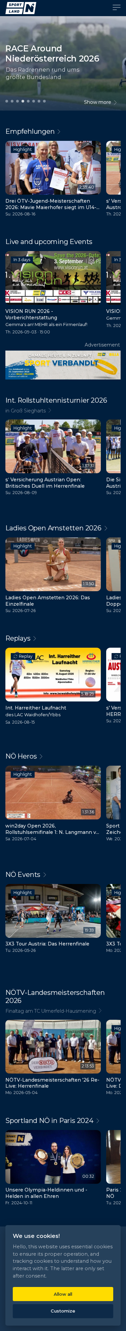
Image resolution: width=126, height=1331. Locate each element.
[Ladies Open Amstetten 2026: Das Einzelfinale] (53, 576)
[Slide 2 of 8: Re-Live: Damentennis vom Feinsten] (12, 101)
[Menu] (117, 8)
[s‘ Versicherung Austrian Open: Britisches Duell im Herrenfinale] (53, 458)
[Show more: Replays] (63, 638)
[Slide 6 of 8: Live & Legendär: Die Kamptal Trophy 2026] (33, 101)
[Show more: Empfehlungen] (63, 131)
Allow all (63, 1294)
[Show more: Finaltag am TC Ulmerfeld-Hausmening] (63, 1010)
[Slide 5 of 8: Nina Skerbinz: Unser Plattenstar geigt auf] (28, 101)
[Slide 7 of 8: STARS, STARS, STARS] (39, 101)
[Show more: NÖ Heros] (63, 756)
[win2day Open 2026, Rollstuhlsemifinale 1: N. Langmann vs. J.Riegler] (53, 805)
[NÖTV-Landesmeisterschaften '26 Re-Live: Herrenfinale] (53, 1059)
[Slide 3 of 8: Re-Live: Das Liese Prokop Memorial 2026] (17, 101)
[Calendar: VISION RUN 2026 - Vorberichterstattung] (91, 261)
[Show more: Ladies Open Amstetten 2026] (63, 528)
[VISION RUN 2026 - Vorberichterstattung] (53, 294)
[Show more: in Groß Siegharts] (63, 410)
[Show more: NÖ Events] (63, 875)
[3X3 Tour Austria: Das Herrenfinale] (53, 920)
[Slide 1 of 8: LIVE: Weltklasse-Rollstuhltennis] (6, 101)
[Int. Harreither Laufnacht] (53, 688)
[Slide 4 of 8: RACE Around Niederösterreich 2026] (23, 101)
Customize (63, 1311)
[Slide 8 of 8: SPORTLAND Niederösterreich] (44, 101)
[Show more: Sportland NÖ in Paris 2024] (63, 1121)
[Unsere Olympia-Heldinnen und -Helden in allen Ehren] (53, 1169)
